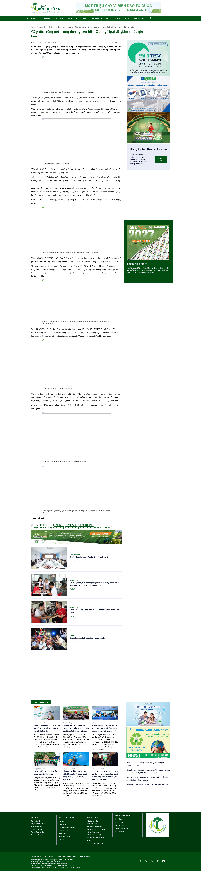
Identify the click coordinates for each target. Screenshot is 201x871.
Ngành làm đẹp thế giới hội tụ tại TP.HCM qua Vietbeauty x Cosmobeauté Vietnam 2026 (104, 728)
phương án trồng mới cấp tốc (46, 528)
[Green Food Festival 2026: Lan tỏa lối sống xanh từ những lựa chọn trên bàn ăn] (47, 713)
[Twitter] (157, 861)
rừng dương (70, 528)
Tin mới (72, 635)
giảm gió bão (86, 525)
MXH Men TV (119, 832)
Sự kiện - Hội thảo (40, 723)
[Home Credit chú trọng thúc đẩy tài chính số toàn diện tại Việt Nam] (49, 612)
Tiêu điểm (95, 723)
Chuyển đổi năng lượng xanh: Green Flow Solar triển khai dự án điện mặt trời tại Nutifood (76, 728)
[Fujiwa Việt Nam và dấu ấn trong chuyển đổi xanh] (47, 759)
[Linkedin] (152, 861)
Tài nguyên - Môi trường (47, 27)
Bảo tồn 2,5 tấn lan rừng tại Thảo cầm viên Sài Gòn (147, 784)
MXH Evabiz (119, 822)
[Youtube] (163, 861)
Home (33, 27)
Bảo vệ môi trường (65, 27)
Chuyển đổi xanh (75, 554)
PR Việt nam (119, 825)
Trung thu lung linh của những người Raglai (87, 638)
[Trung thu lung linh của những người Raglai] (49, 639)
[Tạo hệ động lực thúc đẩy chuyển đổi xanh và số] (49, 558)
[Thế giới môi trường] (45, 8)
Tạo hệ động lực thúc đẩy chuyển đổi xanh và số (89, 557)
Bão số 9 (59, 525)
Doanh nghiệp (74, 580)
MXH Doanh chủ (120, 819)
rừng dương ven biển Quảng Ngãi (95, 528)
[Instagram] (146, 861)
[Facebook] (140, 861)
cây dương (71, 525)
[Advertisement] (76, 669)
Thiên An (42, 43)
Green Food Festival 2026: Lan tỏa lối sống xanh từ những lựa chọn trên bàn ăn (47, 728)
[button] (151, 18)
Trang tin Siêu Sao (121, 828)
